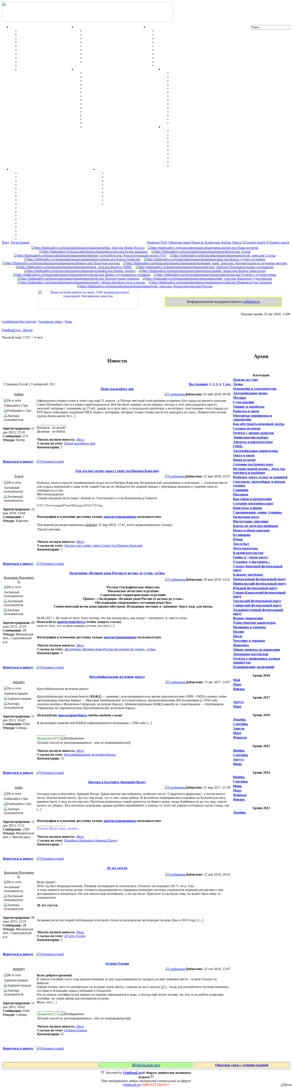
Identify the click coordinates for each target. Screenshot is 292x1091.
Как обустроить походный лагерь (258, 424)
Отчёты (168, 69)
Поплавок (240, 494)
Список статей (116, 200)
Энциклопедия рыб (34, 30)
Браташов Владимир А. (19, 579)
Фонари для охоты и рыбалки (194, 146)
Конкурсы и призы (131, 282)
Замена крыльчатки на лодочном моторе (115, 104)
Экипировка (171, 127)
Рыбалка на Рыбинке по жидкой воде (200, 100)
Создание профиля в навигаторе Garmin (50, 177)
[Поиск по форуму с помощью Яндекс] (277, 242)
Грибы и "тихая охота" (251, 557)
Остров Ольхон (117, 963)
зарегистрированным (120, 516)
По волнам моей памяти (124, 177)
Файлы (226, 242)
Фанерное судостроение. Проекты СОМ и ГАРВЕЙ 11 (197, 34)
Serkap (19, 394)
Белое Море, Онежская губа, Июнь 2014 (201, 123)
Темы (68, 321)
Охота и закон (243, 455)
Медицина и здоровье (249, 627)
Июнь (237, 764)
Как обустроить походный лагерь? (197, 150)
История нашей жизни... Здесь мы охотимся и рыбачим (259, 470)
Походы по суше (245, 379)
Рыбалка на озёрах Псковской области (200, 88)
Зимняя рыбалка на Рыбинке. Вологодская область (211, 84)
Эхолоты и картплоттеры (253, 442)
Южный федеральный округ (255, 588)
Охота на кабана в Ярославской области (202, 80)
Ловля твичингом (33, 54)
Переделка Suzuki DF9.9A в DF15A (110, 96)
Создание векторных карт (253, 503)
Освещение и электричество (255, 388)
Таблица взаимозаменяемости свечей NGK (117, 127)
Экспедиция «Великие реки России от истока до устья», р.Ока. (117, 573)
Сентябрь (240, 724)
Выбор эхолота (124, 271)
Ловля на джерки (32, 42)
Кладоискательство (248, 553)
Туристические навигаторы (254, 622)
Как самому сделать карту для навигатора (52, 192)
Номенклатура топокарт (254, 282)
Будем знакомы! (136, 251)
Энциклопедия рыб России (192, 286)
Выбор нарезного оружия (103, 42)
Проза (237, 636)
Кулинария (242, 535)
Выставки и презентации (252, 499)
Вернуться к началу (18, 461)
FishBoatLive (132, 1085)
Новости (197, 242)
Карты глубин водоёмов (247, 259)
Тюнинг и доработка (248, 406)
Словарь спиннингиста (37, 61)
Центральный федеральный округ (259, 579)
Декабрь (239, 719)
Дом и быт (241, 544)
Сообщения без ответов (19, 321)
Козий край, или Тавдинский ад (195, 104)
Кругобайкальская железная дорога (117, 677)
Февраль (240, 737)
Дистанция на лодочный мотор (108, 80)
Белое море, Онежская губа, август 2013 (201, 119)
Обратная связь (179, 242)
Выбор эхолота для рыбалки (41, 231)
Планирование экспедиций (253, 667)
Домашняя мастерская (250, 654)
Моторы (81, 69)
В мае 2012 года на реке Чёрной (195, 107)
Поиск (237, 242)
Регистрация (20, 242)
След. (227, 384)
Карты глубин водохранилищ (42, 207)
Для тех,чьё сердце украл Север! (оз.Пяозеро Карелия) (117, 471)
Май (236, 680)
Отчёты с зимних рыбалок (253, 433)
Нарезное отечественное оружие (108, 57)
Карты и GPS (20, 169)
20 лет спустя (117, 868)
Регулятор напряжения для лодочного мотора (119, 92)
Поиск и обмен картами (37, 196)
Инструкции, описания (250, 521)
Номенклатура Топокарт (38, 238)
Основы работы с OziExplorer (42, 215)
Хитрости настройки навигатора (44, 184)
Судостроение (243, 402)
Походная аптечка (106, 263)
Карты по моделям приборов (255, 526)
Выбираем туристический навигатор (47, 200)
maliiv (19, 787)
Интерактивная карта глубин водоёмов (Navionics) (58, 223)
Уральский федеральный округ (257, 601)
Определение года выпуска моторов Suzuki (117, 119)
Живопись (241, 645)
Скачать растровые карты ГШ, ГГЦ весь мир (54, 227)
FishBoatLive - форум (17, 330)
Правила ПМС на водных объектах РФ (186, 65)
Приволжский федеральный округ (259, 583)
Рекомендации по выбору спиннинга (47, 65)
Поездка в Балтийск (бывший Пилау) (117, 782)
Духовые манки (96, 30)
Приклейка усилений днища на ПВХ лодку (189, 38)
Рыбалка (17, 27)
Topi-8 (18, 476)
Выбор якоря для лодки (174, 61)
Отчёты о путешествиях (258, 275)
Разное (102, 169)
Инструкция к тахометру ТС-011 (109, 88)
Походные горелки (185, 154)
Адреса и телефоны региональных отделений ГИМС (196, 57)
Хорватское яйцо (32, 46)
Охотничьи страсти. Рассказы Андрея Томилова (142, 188)
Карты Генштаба (127, 259)
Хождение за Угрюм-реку (190, 73)
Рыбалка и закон (246, 411)
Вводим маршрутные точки (40, 181)
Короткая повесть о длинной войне (132, 192)
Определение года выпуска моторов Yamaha (118, 100)
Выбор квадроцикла (186, 161)
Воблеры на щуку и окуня (39, 38)
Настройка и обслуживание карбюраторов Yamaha (123, 115)
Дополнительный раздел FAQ (144, 255)
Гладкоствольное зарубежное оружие (112, 61)
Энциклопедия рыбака (250, 437)
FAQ (164, 242)
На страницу (198, 384)
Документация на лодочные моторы (112, 111)
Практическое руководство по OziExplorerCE (54, 219)
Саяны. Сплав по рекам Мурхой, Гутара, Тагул (207, 111)
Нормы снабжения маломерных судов (185, 46)
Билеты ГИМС (121, 267)
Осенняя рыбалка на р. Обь (192, 96)
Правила (153, 242)
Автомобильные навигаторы (255, 451)
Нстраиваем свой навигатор (40, 173)
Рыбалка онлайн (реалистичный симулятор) (139, 204)
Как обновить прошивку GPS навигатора (51, 188)
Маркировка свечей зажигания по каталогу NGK (122, 107)
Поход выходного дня (117, 389)
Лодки (152, 27)
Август (238, 702)
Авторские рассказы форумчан (129, 181)
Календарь (212, 242)
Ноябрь (239, 750)
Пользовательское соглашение (251, 267)
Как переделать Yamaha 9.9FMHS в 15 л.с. (116, 73)
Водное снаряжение (248, 618)
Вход (5, 242)
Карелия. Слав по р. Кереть (192, 77)
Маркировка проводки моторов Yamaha (115, 123)
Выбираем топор (184, 134)
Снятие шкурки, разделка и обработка (113, 34)
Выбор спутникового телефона (42, 211)
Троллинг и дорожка (249, 640)
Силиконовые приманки (38, 50)
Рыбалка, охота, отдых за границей (260, 477)
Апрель (239, 728)
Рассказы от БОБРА (121, 173)
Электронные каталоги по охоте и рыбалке (138, 196)
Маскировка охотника (101, 38)
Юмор (238, 539)
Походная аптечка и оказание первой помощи (206, 131)
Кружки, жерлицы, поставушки (43, 69)
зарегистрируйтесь (71, 622)
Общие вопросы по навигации (256, 649)
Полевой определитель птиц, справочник (115, 50)
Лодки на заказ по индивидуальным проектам (191, 54)
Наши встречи (247, 248)
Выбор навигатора (251, 271)
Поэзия (238, 631)
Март (237, 684)
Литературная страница (121, 278)
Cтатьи (270, 255)
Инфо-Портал (134, 248)
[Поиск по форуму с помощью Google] (253, 242)
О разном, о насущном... (251, 562)
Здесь (80, 439)
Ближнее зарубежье (248, 574)
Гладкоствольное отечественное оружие (114, 54)
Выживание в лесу (185, 157)
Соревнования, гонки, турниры (257, 512)
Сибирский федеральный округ (257, 605)
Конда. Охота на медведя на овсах (197, 92)
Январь (239, 689)
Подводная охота (246, 517)
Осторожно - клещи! (186, 165)
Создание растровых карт (253, 464)
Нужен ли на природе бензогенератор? (200, 142)
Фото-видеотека (245, 548)
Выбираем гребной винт (102, 84)
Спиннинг (241, 490)
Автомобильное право (250, 393)
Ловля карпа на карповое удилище (46, 57)
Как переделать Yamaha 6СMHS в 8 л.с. (114, 77)
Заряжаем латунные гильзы (105, 46)
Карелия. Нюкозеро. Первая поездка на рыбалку (208, 115)
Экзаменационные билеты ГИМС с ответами (191, 50)
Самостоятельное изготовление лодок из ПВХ (191, 30)
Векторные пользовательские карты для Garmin (56, 204)
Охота (79, 27)
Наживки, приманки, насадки (42, 34)
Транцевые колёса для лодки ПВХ (182, 42)
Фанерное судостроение (254, 278)
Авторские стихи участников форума (134, 184)
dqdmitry (91, 525)
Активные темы (50, 321)
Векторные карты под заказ (40, 234)
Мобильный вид (146, 1065)
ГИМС (238, 446)
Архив (245, 251)
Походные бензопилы (187, 138)
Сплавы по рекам (247, 428)
